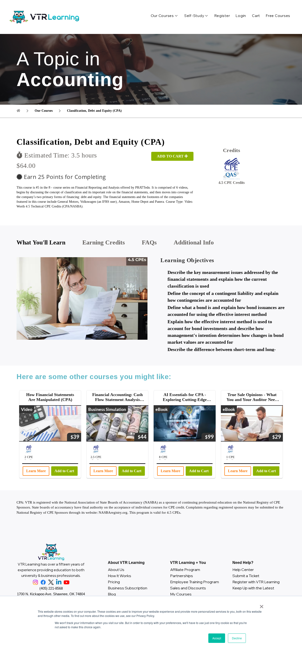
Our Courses (162, 15)
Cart (256, 15)
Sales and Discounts (188, 588)
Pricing (114, 581)
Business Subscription (127, 588)
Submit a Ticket (245, 575)
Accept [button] (216, 638)
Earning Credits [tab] (103, 242)
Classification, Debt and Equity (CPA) (94, 110)
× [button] (260, 605)
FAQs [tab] (149, 242)
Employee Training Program (194, 581)
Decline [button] (237, 638)
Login (241, 15)
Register (222, 15)
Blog (112, 594)
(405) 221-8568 (51, 588)
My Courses (181, 594)
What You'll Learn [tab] (41, 242)
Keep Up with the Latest (253, 588)
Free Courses (278, 15)
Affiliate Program (185, 569)
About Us (116, 569)
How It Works (119, 575)
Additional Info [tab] (194, 242)
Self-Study (194, 15)
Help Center (243, 569)
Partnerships (181, 575)
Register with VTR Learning (256, 581)
